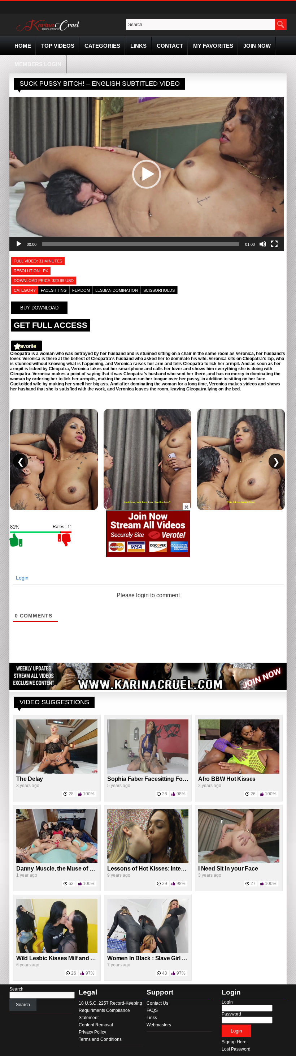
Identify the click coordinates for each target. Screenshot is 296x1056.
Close (186, 506)
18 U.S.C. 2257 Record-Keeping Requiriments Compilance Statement (110, 1010)
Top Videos (57, 46)
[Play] (18, 244)
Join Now (257, 46)
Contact (170, 46)
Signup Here (234, 1041)
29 (164, 883)
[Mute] (262, 244)
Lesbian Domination (116, 290)
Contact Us (157, 1003)
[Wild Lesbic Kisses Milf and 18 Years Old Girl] (56, 951)
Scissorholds (159, 290)
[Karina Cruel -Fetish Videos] (48, 31)
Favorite (26, 346)
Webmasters (159, 1024)
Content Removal (96, 1024)
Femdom (81, 290)
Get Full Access (50, 325)
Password (231, 1014)
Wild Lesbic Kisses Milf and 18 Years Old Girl (75, 958)
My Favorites (213, 46)
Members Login (37, 64)
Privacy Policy (92, 1032)
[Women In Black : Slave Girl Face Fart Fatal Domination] (147, 951)
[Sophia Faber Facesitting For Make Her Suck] (147, 772)
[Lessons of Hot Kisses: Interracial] (147, 861)
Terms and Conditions (100, 1039)
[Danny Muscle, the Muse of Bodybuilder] (56, 861)
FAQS (152, 1010)
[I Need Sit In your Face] (238, 861)
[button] (146, 174)
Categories (102, 46)
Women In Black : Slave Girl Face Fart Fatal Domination (180, 958)
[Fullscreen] (274, 244)
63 (71, 883)
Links (138, 46)
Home (22, 46)
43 (164, 973)
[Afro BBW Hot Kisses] (238, 772)
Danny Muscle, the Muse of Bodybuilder (69, 868)
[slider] (140, 244)
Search (16, 989)
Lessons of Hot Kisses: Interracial (152, 868)
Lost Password (236, 1049)
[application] (146, 174)
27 (253, 883)
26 (164, 793)
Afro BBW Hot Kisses (227, 779)
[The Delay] (56, 772)
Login (21, 578)
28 (71, 793)
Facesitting (54, 290)
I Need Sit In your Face (228, 868)
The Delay (29, 779)
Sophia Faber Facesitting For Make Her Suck (166, 779)
